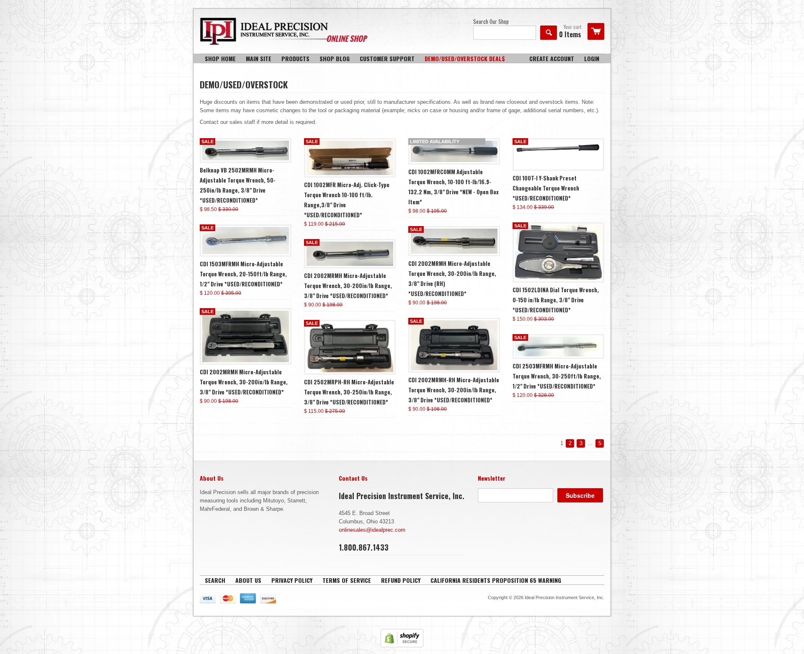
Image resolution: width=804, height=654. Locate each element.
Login (591, 58)
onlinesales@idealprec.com (372, 530)
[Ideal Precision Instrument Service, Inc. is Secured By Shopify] (402, 645)
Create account (551, 58)
